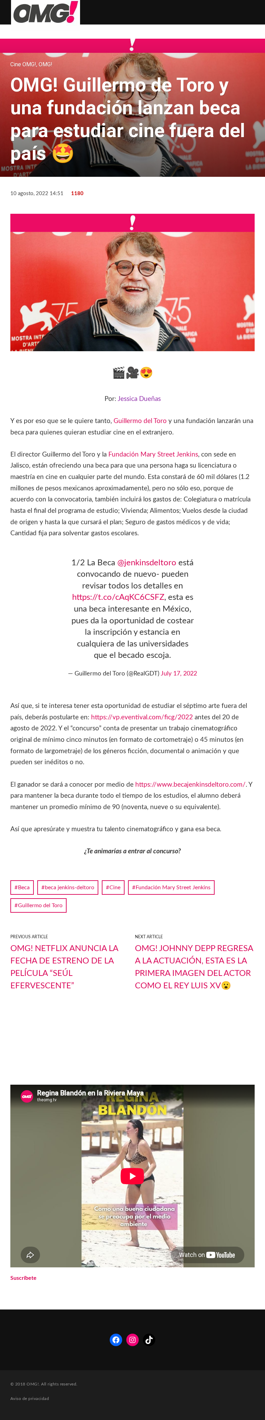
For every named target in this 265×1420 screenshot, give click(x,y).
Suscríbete (23, 1278)
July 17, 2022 (179, 674)
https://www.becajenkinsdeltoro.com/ (190, 784)
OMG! (45, 64)
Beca (24, 887)
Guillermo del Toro (140, 421)
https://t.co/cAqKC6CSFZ (118, 597)
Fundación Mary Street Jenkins (153, 454)
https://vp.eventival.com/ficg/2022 (142, 717)
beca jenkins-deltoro (69, 887)
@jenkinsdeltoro (146, 563)
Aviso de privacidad (29, 1399)
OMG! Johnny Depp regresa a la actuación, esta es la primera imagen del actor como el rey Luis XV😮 (194, 967)
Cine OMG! (23, 64)
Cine (114, 887)
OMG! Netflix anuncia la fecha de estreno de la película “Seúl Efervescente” (64, 967)
